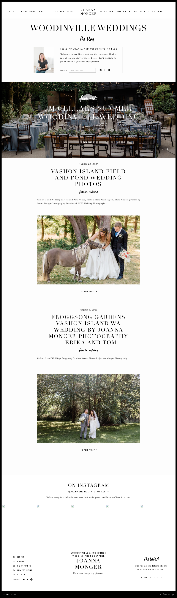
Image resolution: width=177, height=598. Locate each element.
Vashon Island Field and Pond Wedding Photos (88, 177)
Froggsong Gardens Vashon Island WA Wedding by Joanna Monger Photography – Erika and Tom (88, 330)
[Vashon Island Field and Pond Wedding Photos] (88, 249)
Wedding (93, 191)
